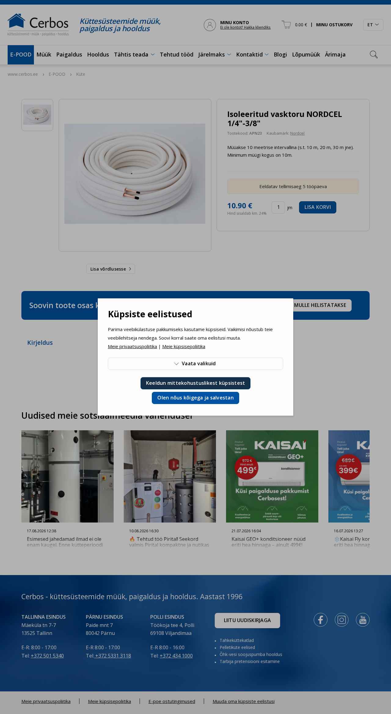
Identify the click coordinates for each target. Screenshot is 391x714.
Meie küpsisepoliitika (183, 346)
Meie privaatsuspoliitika (132, 346)
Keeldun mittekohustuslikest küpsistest (195, 383)
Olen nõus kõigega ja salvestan (195, 397)
